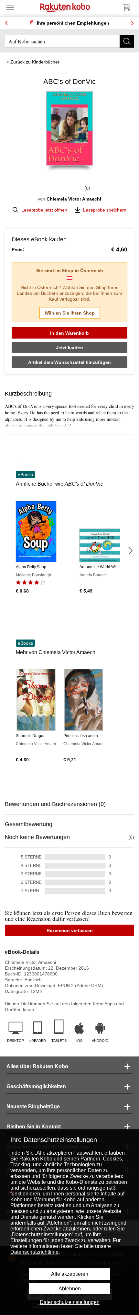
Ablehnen (70, 1288)
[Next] (132, 23)
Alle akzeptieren (69, 1274)
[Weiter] (130, 550)
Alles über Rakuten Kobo (37, 1066)
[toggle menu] (10, 7)
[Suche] (127, 41)
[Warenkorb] (126, 7)
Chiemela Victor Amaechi (74, 199)
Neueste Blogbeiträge (33, 1106)
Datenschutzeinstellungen (70, 1302)
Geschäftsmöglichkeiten (36, 1086)
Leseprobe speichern (104, 210)
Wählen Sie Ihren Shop (70, 313)
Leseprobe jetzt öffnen (44, 210)
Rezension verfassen (70, 930)
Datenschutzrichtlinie (34, 1252)
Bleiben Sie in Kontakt (33, 1126)
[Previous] (6, 23)
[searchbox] (69, 41)
